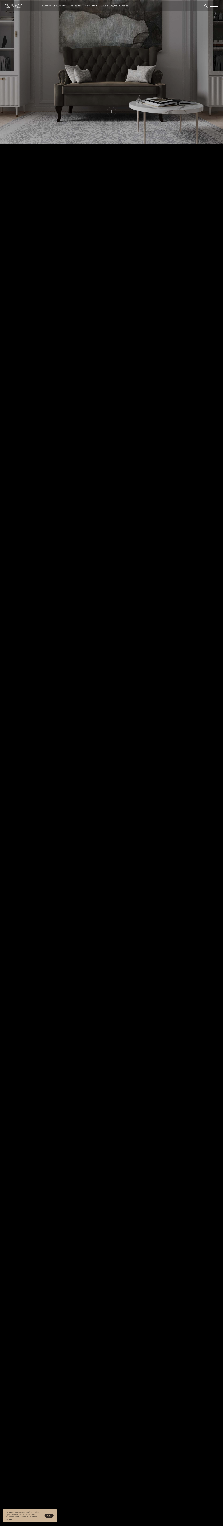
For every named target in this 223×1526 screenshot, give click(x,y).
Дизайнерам (60, 6)
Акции (104, 6)
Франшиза (75, 6)
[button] (185, 6)
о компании (91, 6)
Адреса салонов (119, 6)
